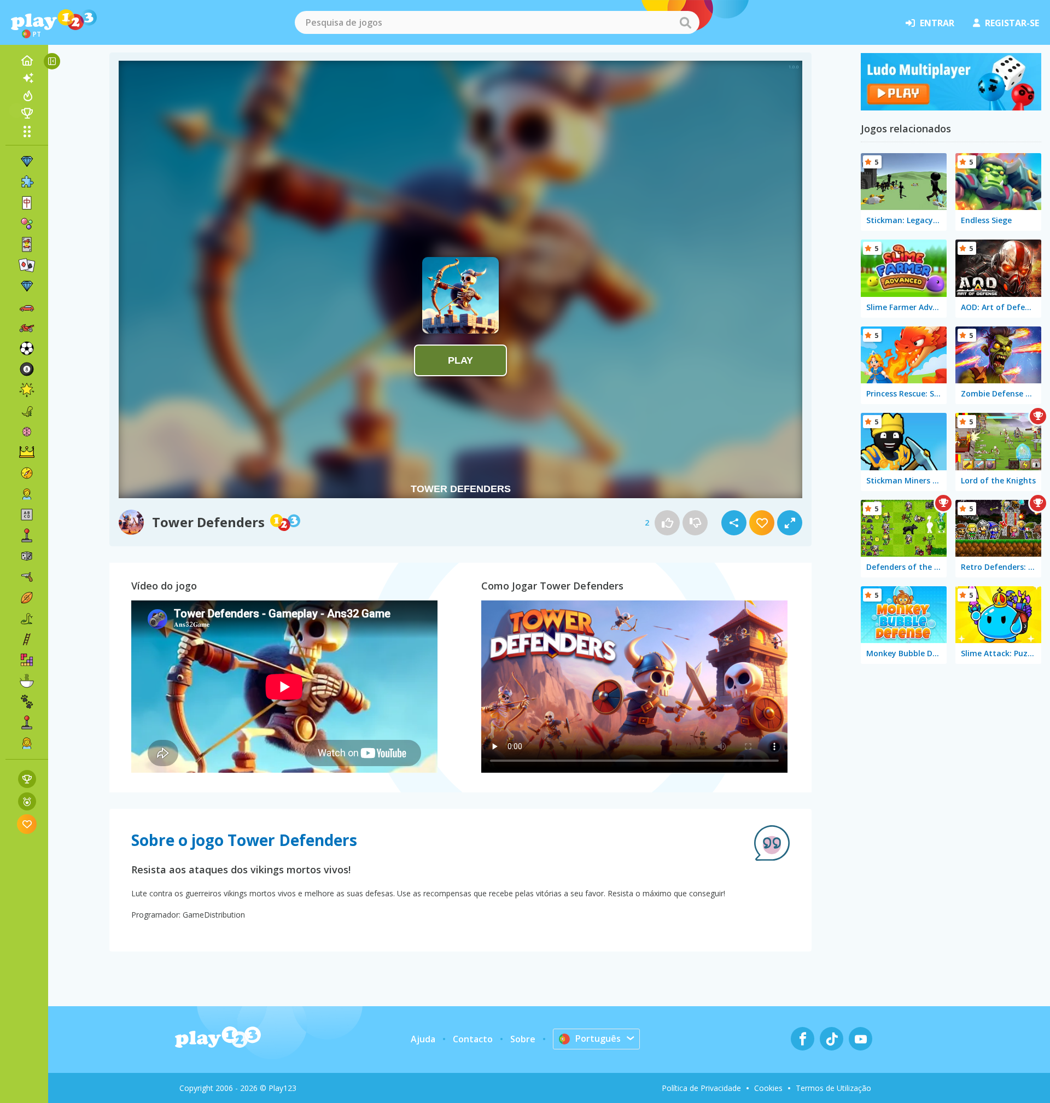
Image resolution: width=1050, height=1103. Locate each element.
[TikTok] (831, 1039)
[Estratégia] (26, 452)
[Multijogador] (26, 722)
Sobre (522, 1039)
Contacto (473, 1039)
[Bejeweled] (26, 286)
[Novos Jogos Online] (26, 78)
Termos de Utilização (833, 1088)
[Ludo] (951, 107)
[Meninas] (26, 743)
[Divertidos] (26, 390)
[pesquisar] (685, 22)
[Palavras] (26, 514)
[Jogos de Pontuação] (27, 779)
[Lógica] (26, 431)
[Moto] (26, 327)
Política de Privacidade (701, 1088)
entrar (937, 23)
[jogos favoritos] (27, 824)
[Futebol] (26, 348)
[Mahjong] (26, 202)
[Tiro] (26, 577)
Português (598, 1038)
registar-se (1012, 23)
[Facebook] (802, 1039)
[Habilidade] (26, 639)
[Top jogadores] (26, 113)
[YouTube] (860, 1039)
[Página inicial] (26, 60)
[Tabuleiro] (26, 556)
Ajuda (423, 1039)
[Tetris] (26, 660)
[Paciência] (26, 265)
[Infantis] (26, 493)
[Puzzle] (26, 182)
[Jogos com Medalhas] (27, 801)
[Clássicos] (26, 618)
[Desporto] (26, 597)
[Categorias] (26, 131)
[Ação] (26, 473)
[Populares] (26, 95)
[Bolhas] (26, 223)
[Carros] (26, 306)
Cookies (768, 1088)
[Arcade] (26, 535)
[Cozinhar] (26, 680)
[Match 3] (26, 161)
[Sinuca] (26, 369)
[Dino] (26, 410)
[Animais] (26, 701)
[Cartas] (26, 244)
